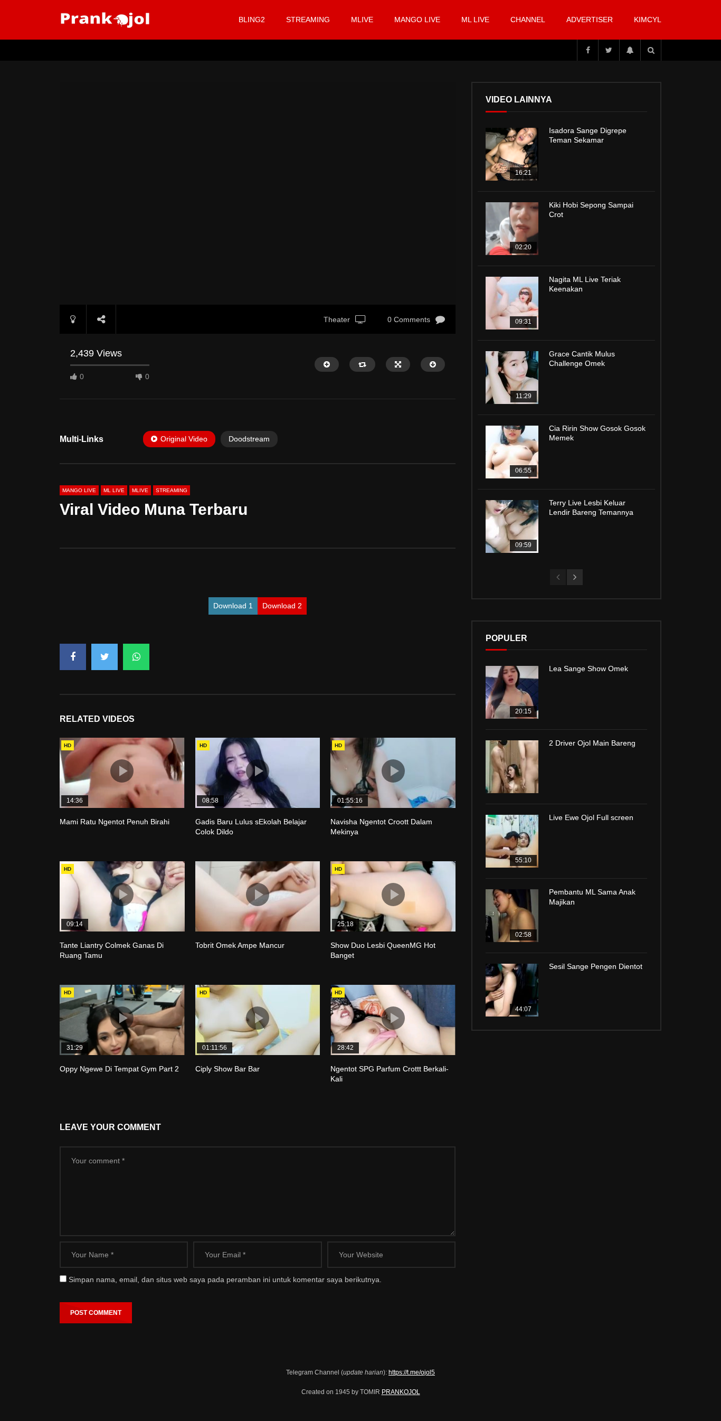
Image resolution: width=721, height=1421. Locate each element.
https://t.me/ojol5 (411, 1372)
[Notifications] (629, 50)
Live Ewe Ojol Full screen (591, 817)
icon (122, 771)
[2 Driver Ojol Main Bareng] (512, 766)
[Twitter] (608, 50)
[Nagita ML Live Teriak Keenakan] (512, 303)
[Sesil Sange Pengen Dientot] (512, 990)
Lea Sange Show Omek (588, 668)
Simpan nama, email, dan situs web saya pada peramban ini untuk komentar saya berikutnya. (225, 1279)
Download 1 (233, 605)
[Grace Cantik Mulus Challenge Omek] (512, 377)
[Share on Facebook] (73, 657)
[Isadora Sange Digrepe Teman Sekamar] (512, 154)
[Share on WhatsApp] (136, 657)
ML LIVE (475, 19)
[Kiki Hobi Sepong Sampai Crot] (512, 228)
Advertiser (589, 19)
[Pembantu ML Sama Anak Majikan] (512, 915)
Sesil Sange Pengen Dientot (595, 966)
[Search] (650, 50)
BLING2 (252, 19)
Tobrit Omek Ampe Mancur (239, 945)
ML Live (114, 490)
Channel (527, 19)
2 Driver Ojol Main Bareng (592, 743)
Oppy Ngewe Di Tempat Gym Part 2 (119, 1069)
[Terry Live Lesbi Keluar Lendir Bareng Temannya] (512, 526)
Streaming (308, 19)
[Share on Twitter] (104, 657)
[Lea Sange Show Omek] (512, 692)
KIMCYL (647, 19)
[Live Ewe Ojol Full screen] (512, 841)
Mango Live (417, 19)
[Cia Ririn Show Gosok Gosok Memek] (512, 452)
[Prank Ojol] (107, 20)
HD (67, 745)
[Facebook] (587, 50)
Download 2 (282, 605)
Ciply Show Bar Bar (227, 1069)
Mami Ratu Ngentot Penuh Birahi (114, 821)
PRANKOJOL (401, 1392)
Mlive (362, 19)
